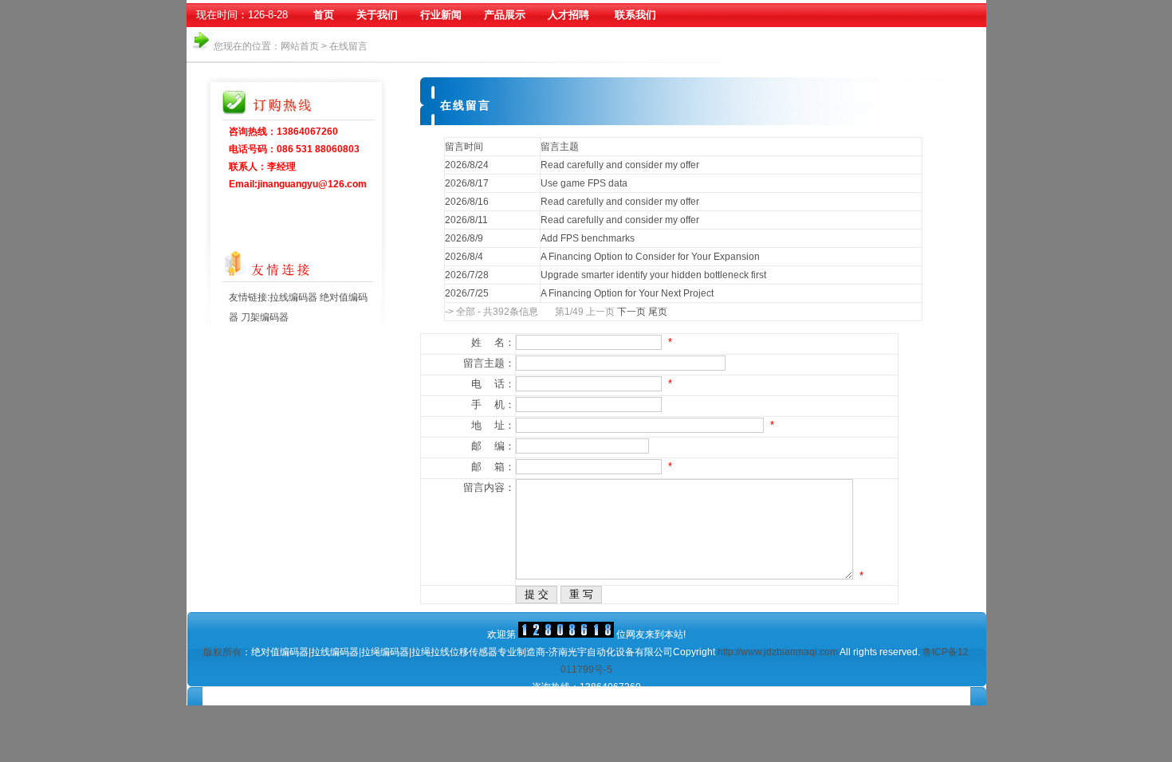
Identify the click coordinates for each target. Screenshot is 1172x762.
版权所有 (222, 652)
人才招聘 (568, 15)
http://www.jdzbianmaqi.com (778, 652)
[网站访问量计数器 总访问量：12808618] (566, 634)
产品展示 (504, 15)
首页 (323, 15)
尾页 (657, 311)
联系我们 (635, 15)
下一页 (631, 311)
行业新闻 (441, 15)
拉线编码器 (294, 297)
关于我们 (377, 15)
